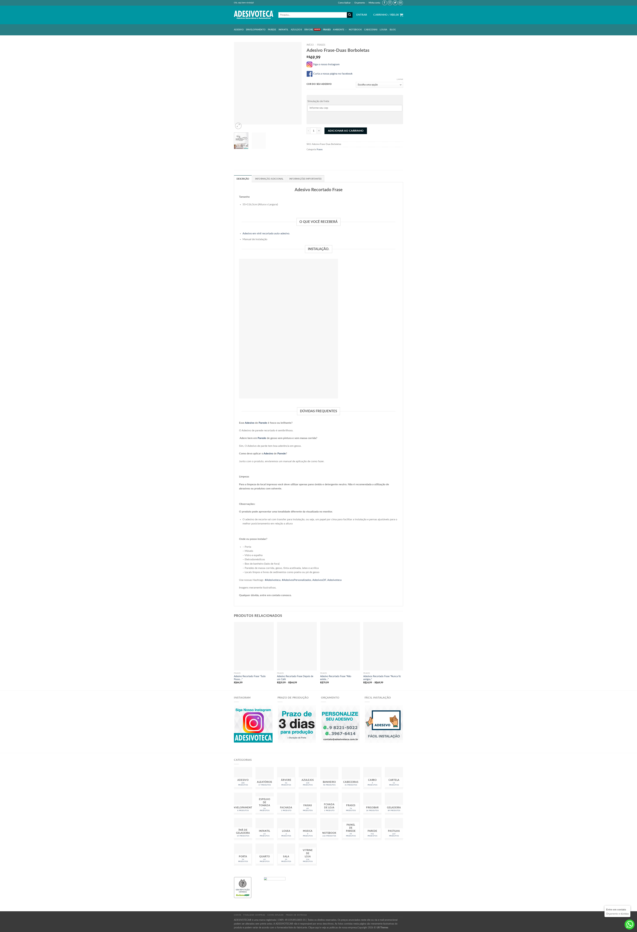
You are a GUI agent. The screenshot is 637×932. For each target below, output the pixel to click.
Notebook (355, 30)
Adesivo (239, 30)
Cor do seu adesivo (319, 84)
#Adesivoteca (273, 580)
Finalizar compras (254, 915)
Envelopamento (256, 30)
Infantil (283, 30)
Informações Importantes (305, 179)
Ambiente (338, 30)
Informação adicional (269, 179)
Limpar (400, 79)
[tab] (243, 178)
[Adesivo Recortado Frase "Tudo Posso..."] (254, 646)
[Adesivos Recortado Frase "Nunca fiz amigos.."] (383, 646)
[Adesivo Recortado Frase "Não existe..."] (340, 646)
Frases (327, 30)
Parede (272, 30)
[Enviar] (350, 15)
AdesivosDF (319, 580)
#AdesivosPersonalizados (296, 580)
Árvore (308, 30)
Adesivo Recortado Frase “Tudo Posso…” (250, 678)
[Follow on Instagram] (390, 2)
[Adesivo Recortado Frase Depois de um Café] (297, 646)
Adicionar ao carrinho (346, 130)
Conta (237, 915)
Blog (393, 30)
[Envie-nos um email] (400, 2)
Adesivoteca (334, 580)
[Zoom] (238, 126)
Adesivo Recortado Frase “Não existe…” (335, 678)
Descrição (243, 179)
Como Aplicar (344, 3)
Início (310, 45)
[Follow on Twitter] (395, 2)
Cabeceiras (371, 30)
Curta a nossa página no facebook (333, 73)
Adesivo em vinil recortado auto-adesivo (266, 233)
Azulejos (296, 30)
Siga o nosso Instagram (327, 64)
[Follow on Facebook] (384, 2)
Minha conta (374, 3)
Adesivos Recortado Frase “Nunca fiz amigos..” (382, 678)
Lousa (383, 30)
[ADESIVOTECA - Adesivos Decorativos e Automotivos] (253, 15)
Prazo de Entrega (296, 915)
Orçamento (359, 3)
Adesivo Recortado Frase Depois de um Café (295, 678)
